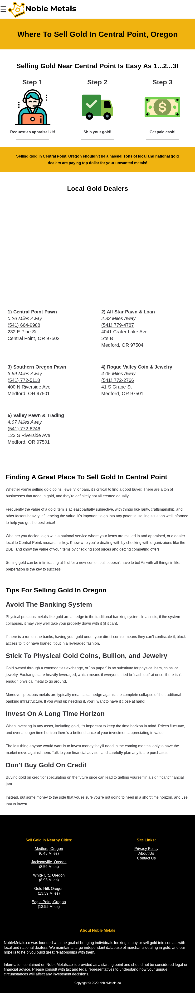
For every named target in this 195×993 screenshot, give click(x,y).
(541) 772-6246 (24, 428)
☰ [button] (3, 9)
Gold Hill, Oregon (48, 889)
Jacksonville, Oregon (49, 862)
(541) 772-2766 (117, 380)
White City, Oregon (49, 875)
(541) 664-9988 (24, 325)
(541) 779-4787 (117, 325)
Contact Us (146, 858)
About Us (146, 853)
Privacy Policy (146, 849)
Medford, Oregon (49, 849)
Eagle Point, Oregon (49, 902)
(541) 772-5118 (24, 380)
